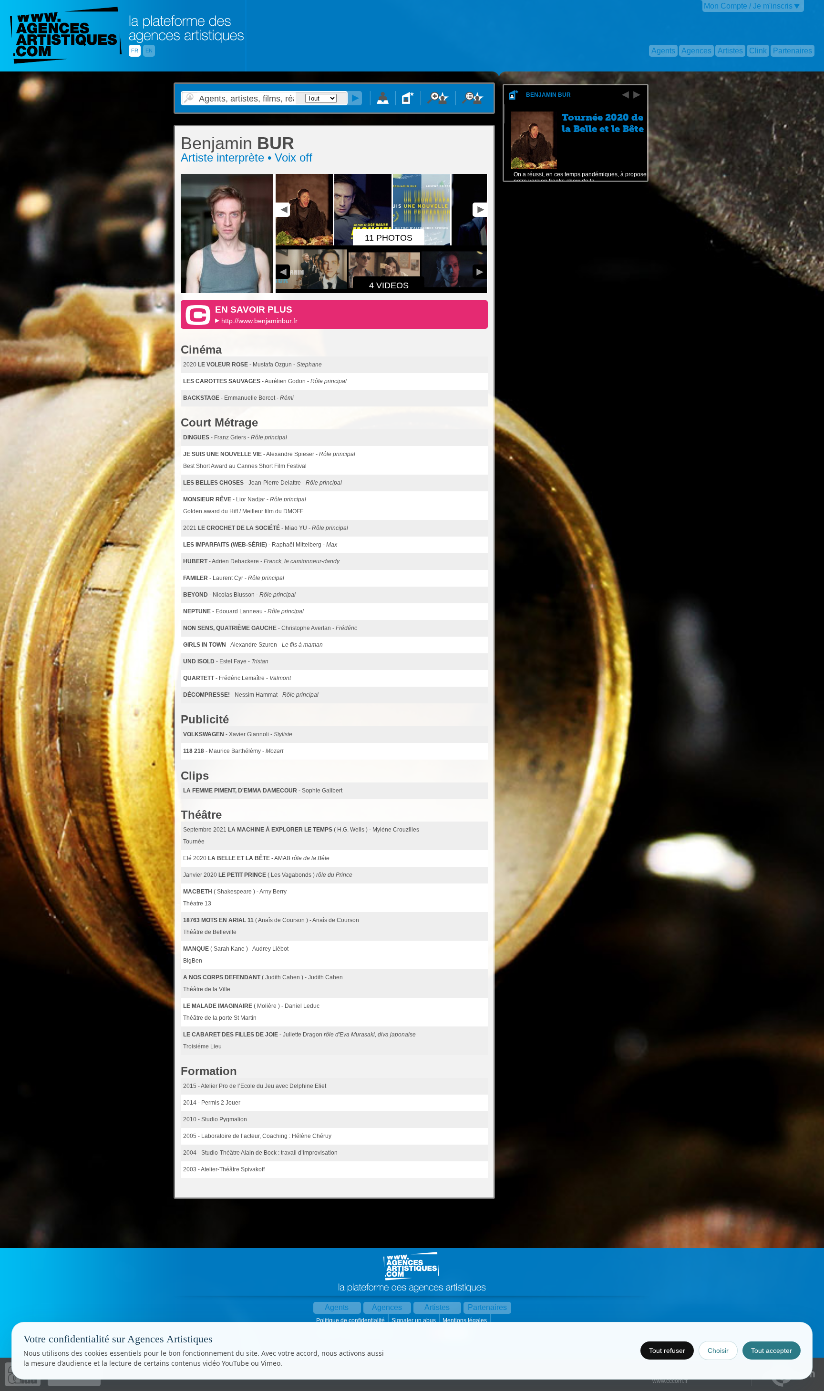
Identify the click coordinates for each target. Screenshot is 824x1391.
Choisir (718, 1350)
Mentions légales (465, 1320)
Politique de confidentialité (351, 1320)
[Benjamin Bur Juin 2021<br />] (227, 291)
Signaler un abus (414, 1320)
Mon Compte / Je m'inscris (748, 6)
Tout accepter (771, 1350)
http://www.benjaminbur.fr (259, 321)
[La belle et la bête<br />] (305, 243)
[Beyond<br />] (481, 243)
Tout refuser (667, 1350)
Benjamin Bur (548, 94)
